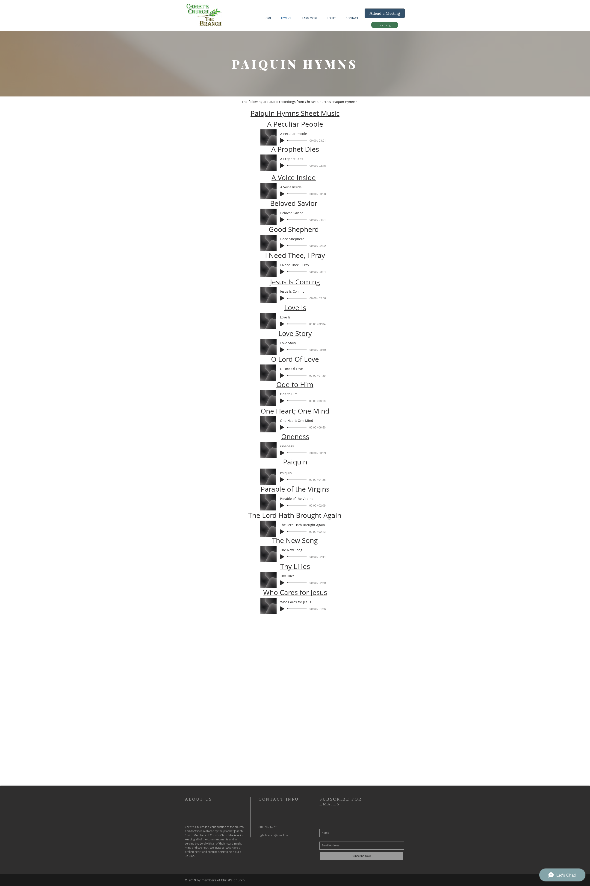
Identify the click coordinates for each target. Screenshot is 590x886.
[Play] (282, 140)
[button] (309, 18)
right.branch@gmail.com (274, 835)
